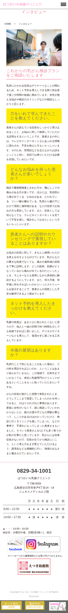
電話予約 (34, 603)
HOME (8, 24)
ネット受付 (11, 603)
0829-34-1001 (34, 471)
